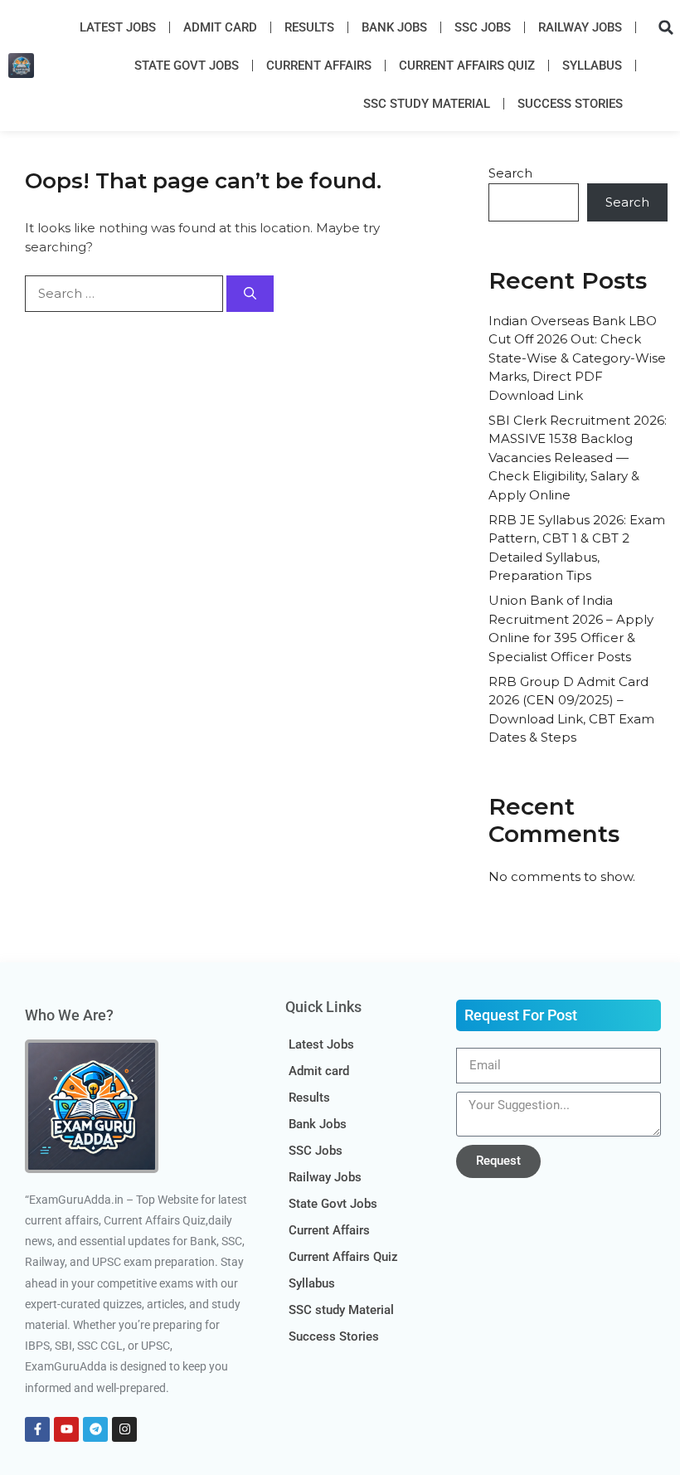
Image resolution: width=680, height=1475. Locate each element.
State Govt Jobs (186, 65)
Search (510, 173)
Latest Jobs (118, 27)
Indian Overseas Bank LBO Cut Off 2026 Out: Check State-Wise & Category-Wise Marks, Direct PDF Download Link (577, 358)
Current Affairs (319, 65)
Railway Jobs (580, 27)
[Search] (250, 294)
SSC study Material (426, 103)
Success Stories (570, 103)
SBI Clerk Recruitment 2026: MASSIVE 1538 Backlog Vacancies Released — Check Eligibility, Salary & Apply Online (577, 457)
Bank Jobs (394, 27)
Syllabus (592, 65)
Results (309, 27)
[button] (666, 27)
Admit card (220, 27)
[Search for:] (125, 293)
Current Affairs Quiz (467, 65)
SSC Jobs (482, 27)
